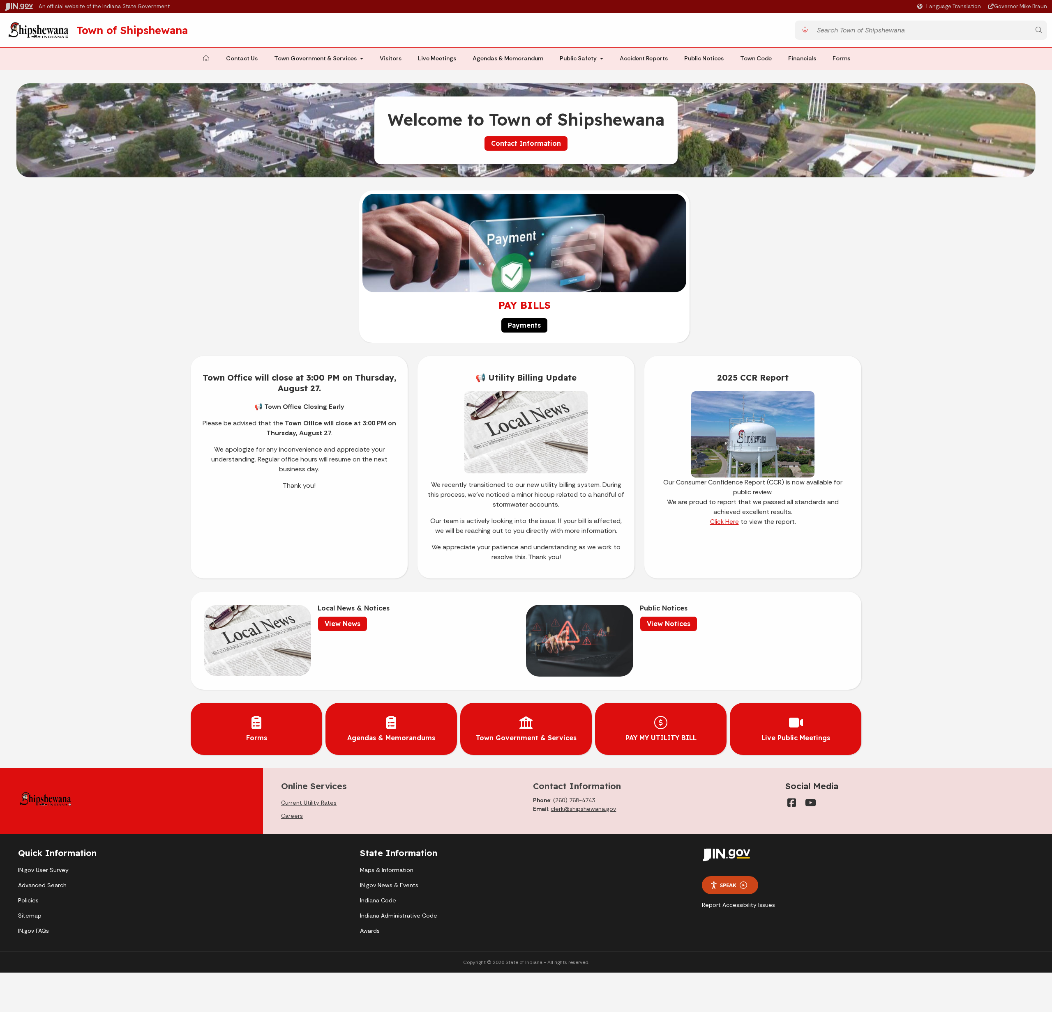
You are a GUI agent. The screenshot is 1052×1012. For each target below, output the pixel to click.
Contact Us (242, 58)
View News (342, 624)
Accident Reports (644, 58)
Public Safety (578, 58)
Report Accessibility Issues (738, 905)
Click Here (724, 522)
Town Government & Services (315, 58)
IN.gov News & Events (389, 885)
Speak (728, 885)
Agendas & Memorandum (508, 58)
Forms (841, 58)
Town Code (756, 58)
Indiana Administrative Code (398, 915)
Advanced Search (42, 885)
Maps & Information (386, 870)
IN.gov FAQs (33, 930)
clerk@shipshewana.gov (583, 808)
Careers (292, 815)
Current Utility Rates (309, 802)
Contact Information (526, 143)
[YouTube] (810, 802)
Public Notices (704, 58)
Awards (370, 930)
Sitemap (30, 915)
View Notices (668, 624)
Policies (28, 900)
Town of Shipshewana (132, 30)
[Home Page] (206, 59)
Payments (524, 325)
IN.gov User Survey (43, 870)
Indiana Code (378, 900)
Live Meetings (437, 58)
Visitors (390, 58)
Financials (802, 58)
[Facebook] (791, 802)
